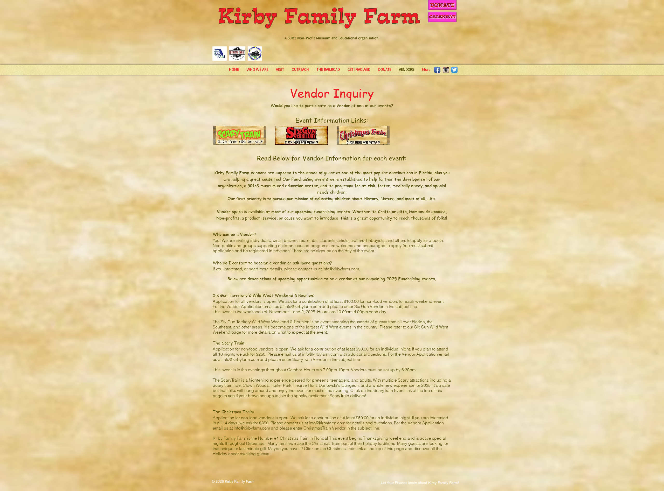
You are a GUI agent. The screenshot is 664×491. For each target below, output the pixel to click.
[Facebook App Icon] (437, 70)
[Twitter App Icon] (454, 70)
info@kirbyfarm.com (341, 268)
